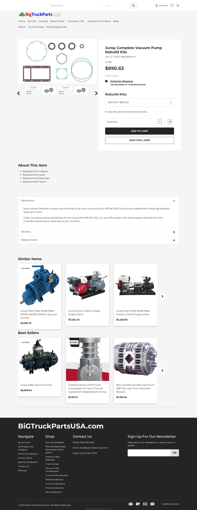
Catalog (43, 21)
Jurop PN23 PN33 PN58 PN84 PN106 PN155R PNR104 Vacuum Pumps (38, 314)
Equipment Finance (99, 21)
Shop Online (57, 21)
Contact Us (23, 466)
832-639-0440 (87, 442)
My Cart (32, 21)
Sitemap (22, 470)
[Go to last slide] (19, 93)
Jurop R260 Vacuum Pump (36, 385)
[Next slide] (96, 93)
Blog (116, 21)
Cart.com (107, 509)
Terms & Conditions (28, 453)
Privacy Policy (25, 458)
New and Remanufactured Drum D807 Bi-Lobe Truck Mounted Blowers (135, 388)
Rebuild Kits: (116, 94)
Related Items (29, 240)
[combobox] (139, 102)
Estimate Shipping (121, 81)
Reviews (26, 231)
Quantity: (112, 121)
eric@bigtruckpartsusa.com (94, 447)
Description (27, 200)
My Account (24, 442)
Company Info (76, 21)
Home (21, 21)
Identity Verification (28, 462)
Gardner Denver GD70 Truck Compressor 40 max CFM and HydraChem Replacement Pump (87, 388)
